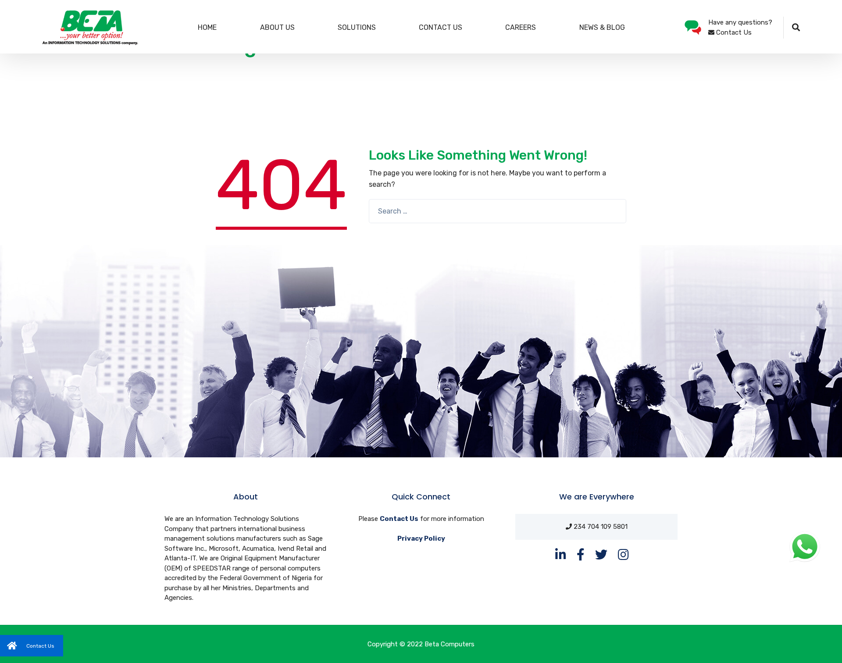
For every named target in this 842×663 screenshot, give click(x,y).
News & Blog (602, 27)
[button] (31, 645)
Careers (520, 27)
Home (207, 27)
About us (277, 27)
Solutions (357, 27)
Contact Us (440, 27)
